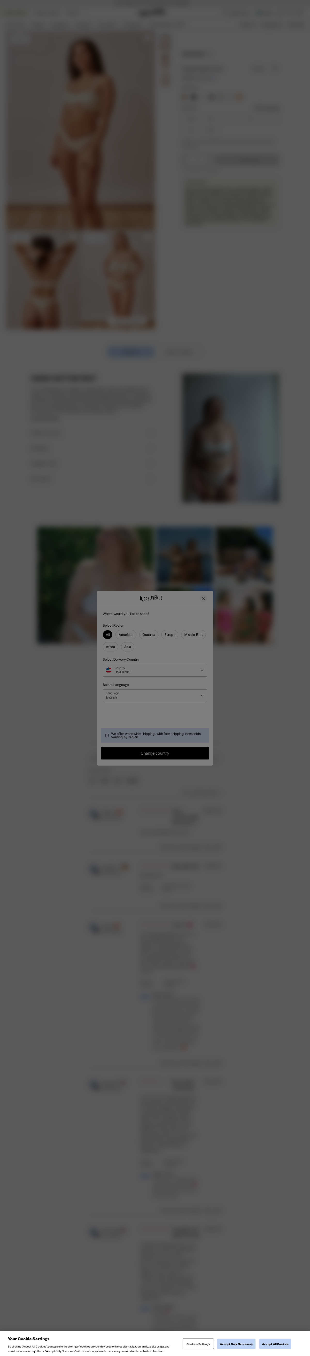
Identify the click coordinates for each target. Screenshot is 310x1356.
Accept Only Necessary (236, 1343)
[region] (155, 1343)
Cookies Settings (198, 1343)
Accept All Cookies (275, 1343)
